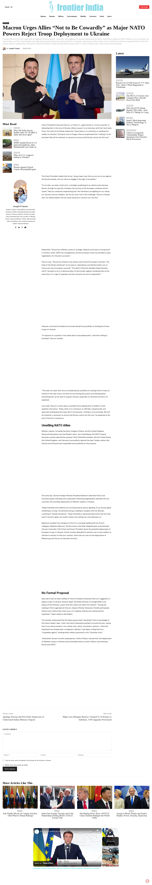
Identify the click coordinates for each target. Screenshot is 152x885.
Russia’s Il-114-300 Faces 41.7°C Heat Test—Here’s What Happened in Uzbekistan (132, 85)
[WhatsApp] (106, 48)
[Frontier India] (76, 7)
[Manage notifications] (147, 881)
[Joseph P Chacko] (5, 48)
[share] (97, 830)
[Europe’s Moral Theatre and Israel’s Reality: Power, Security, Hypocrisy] (131, 797)
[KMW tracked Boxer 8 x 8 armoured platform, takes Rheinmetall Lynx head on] (7, 143)
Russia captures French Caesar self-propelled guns (25, 168)
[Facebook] (90, 48)
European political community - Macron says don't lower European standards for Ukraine (67, 831)
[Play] (110, 850)
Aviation (119, 80)
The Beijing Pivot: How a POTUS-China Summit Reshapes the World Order (95, 815)
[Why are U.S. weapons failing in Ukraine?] (7, 156)
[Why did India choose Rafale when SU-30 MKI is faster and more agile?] (7, 131)
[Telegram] (111, 48)
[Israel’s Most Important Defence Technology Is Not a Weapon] (120, 121)
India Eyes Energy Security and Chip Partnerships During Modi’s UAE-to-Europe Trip (57, 815)
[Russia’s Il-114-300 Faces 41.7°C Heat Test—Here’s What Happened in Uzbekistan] (132, 67)
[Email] (126, 48)
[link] (37, 831)
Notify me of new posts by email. (16, 765)
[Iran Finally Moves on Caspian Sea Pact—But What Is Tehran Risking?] (20, 797)
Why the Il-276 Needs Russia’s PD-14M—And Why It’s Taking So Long (137, 110)
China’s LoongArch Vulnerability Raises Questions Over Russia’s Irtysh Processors (136, 136)
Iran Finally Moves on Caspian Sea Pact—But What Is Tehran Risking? (20, 814)
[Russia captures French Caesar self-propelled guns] (7, 168)
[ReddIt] (121, 48)
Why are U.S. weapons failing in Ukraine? (23, 156)
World (5, 23)
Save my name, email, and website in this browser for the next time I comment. (28, 760)
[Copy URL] (116, 48)
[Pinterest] (136, 48)
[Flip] (142, 48)
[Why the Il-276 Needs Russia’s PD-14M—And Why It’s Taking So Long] (120, 108)
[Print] (131, 48)
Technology (131, 130)
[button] (9, 7)
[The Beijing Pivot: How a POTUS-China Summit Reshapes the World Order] (94, 797)
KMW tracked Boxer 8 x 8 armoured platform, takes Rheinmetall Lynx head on (25, 145)
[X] (95, 48)
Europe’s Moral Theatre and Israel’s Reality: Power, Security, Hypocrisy (132, 814)
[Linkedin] (101, 48)
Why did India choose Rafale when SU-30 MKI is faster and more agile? (25, 132)
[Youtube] (25, 227)
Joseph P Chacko (14, 48)
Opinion (17, 127)
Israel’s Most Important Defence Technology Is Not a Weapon (136, 122)
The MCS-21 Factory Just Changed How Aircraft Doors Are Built (137, 98)
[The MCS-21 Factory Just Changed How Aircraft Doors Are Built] (120, 96)
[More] (147, 48)
